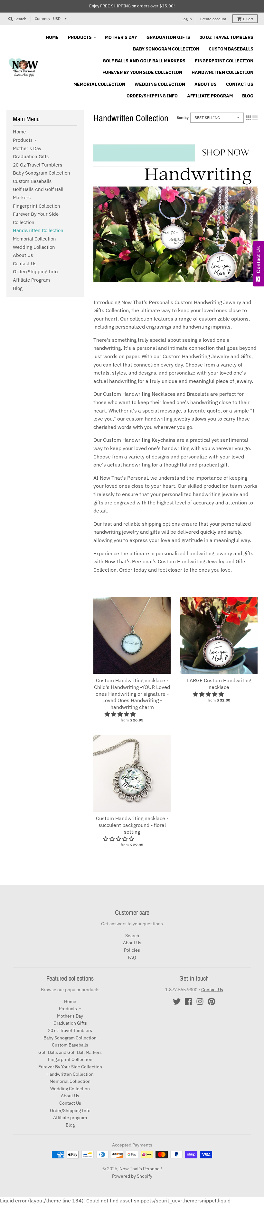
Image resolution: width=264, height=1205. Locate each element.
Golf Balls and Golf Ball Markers (70, 1052)
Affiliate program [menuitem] (210, 96)
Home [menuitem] (52, 37)
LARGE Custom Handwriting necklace (219, 683)
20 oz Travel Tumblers (37, 165)
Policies (132, 950)
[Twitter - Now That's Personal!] (177, 1001)
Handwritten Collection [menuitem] (222, 72)
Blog (18, 288)
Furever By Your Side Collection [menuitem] (142, 72)
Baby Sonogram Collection (41, 173)
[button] (121, 714)
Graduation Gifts (31, 156)
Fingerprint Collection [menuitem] (224, 61)
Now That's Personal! (140, 1169)
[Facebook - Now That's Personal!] (188, 1001)
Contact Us (24, 263)
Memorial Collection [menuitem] (99, 84)
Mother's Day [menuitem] (121, 37)
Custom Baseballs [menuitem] (231, 49)
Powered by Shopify (132, 1176)
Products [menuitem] (80, 37)
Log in (187, 18)
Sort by (183, 117)
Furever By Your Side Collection (70, 1067)
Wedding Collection (34, 247)
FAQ (132, 957)
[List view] (255, 117)
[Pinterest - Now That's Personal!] (211, 1001)
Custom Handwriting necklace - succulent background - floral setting (132, 825)
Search (132, 935)
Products (23, 140)
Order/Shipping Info (35, 271)
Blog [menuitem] (247, 96)
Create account (213, 18)
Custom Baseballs (32, 181)
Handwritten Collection (38, 230)
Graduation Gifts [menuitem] (168, 37)
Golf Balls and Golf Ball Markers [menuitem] (144, 61)
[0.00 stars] (119, 839)
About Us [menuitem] (205, 84)
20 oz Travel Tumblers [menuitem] (226, 37)
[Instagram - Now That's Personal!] (200, 1001)
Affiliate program (31, 280)
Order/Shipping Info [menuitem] (152, 96)
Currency (42, 18)
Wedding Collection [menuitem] (160, 84)
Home (19, 132)
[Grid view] (248, 117)
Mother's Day (27, 148)
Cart (248, 18)
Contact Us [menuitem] (239, 84)
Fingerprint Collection (36, 206)
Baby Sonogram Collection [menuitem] (166, 49)
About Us (23, 255)
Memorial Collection (34, 239)
